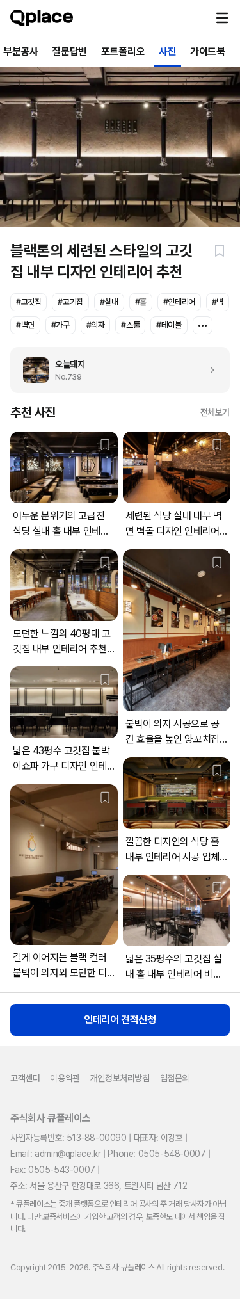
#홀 (141, 302)
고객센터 (25, 1078)
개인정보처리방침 (120, 1078)
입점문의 (174, 1078)
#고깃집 (28, 302)
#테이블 (168, 325)
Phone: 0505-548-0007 (156, 1154)
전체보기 (215, 412)
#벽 (217, 302)
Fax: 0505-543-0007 (52, 1170)
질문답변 (69, 51)
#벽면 (25, 325)
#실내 (109, 302)
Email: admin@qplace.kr (55, 1154)
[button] (222, 18)
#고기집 (70, 302)
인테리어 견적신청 (120, 1019)
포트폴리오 (123, 51)
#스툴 (130, 325)
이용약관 (64, 1078)
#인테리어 (179, 302)
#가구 (60, 325)
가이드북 (207, 51)
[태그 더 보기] (202, 325)
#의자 (95, 325)
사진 (167, 51)
